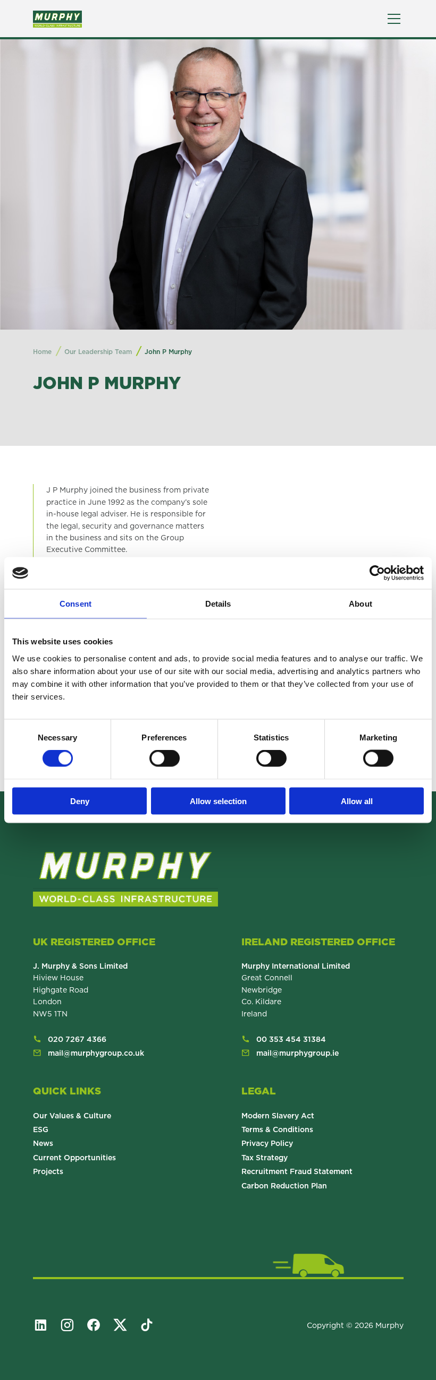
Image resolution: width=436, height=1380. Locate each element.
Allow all (357, 800)
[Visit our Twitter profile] (125, 1324)
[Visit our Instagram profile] (72, 1324)
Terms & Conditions (277, 1129)
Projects (48, 1171)
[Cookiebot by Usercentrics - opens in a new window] (377, 573)
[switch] (164, 758)
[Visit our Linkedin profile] (45, 1324)
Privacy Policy (267, 1143)
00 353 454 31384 (291, 1039)
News (43, 1143)
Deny (79, 800)
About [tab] (360, 603)
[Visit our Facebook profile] (98, 1324)
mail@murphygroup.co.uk (96, 1053)
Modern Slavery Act (277, 1115)
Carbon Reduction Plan (284, 1185)
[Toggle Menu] (394, 18)
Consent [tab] (75, 603)
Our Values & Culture (72, 1115)
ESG (40, 1129)
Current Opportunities (74, 1157)
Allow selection (218, 800)
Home (42, 351)
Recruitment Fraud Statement (297, 1171)
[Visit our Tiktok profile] (151, 1324)
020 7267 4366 (77, 1039)
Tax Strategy (264, 1157)
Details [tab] (218, 603)
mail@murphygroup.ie (297, 1053)
